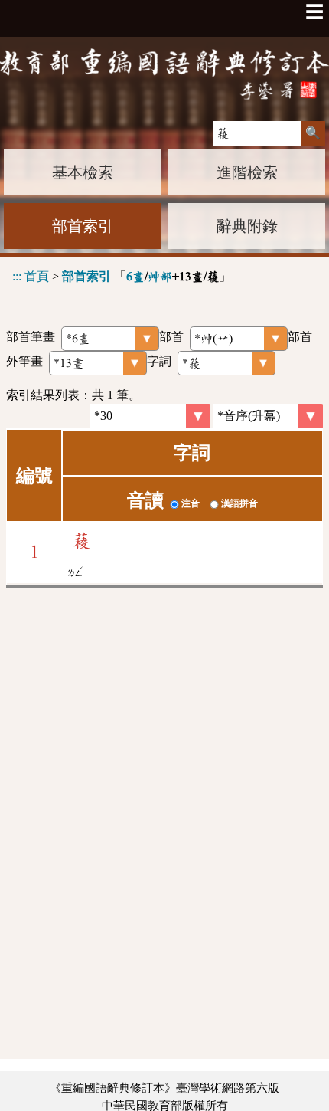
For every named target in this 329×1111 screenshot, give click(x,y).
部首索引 (82, 226)
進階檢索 (247, 172)
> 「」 (121, 276)
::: (16, 276)
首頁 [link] (36, 276)
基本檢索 (82, 172)
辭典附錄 (247, 226)
